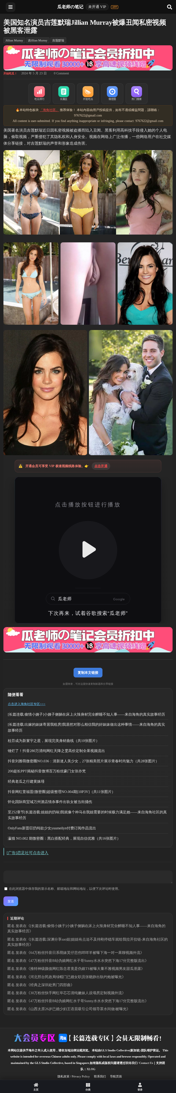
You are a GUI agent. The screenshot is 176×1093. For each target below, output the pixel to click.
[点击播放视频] (88, 550)
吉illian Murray (37, 40)
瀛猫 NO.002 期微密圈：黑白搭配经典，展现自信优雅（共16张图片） (64, 838)
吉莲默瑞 (58, 40)
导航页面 (116, 1076)
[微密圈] (112, 93)
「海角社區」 (49, 110)
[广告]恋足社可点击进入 (27, 853)
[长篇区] (64, 93)
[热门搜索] (137, 93)
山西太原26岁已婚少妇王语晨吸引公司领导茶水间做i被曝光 (78, 1009)
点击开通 (100, 466)
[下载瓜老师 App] (114, 7)
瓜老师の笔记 (70, 6)
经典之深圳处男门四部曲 (50, 985)
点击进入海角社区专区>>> (26, 704)
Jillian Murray (14, 40)
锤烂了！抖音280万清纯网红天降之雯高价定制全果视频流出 (56, 751)
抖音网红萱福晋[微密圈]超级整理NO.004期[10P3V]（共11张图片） (61, 792)
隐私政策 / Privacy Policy (74, 1076)
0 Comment (61, 73)
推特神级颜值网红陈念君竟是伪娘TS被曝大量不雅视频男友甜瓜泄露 (85, 969)
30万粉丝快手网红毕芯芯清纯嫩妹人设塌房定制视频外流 (76, 993)
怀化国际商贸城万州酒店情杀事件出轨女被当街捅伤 (50, 802)
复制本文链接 (88, 672)
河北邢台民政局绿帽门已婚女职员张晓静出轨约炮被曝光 (76, 977)
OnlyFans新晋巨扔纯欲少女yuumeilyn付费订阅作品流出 (52, 828)
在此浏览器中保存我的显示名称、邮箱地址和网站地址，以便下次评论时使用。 (65, 888)
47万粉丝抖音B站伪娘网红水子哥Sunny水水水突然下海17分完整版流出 (87, 961)
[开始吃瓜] (88, 93)
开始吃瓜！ (10, 73)
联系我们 (100, 1076)
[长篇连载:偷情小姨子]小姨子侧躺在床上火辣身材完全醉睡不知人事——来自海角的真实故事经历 (86, 714)
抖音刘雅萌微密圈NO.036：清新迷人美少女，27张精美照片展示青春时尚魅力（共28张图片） (83, 761)
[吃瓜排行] (39, 93)
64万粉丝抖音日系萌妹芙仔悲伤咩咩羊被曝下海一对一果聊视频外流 (85, 953)
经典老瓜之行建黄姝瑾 (26, 781)
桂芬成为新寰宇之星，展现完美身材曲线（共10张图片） (53, 741)
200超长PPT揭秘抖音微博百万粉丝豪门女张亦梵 (47, 771)
